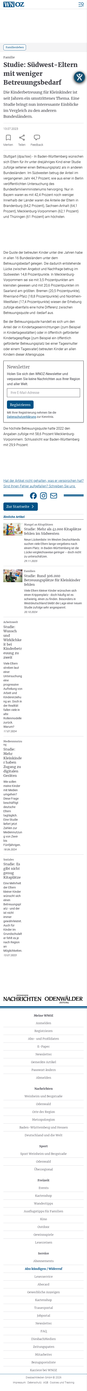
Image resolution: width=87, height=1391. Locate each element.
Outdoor (43, 1227)
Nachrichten (43, 1089)
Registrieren (43, 1031)
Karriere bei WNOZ (43, 1370)
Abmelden (43, 1078)
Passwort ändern (43, 1070)
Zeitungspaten (43, 1347)
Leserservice (43, 1276)
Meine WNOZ (43, 1015)
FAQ (44, 1331)
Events (44, 1188)
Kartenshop (43, 1196)
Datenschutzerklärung (21, 416)
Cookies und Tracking (62, 1382)
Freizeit (43, 1180)
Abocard (43, 1284)
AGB (45, 1382)
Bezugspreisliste (43, 1362)
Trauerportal (43, 1308)
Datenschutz (34, 1382)
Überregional (43, 1169)
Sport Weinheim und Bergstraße (43, 1154)
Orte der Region (43, 1112)
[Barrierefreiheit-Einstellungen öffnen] (79, 77)
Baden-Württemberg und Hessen (43, 1127)
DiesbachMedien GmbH (43, 1377)
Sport (43, 1146)
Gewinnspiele (44, 1235)
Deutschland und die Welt (44, 1135)
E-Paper (43, 1046)
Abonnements (43, 1261)
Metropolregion (43, 1120)
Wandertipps (43, 1203)
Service (43, 1253)
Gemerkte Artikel (43, 1062)
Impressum (19, 1382)
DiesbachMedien (43, 1339)
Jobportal (43, 1315)
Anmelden (43, 1023)
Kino (43, 1219)
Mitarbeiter (43, 1354)
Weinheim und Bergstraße (43, 1096)
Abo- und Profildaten (43, 1039)
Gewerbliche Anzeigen (43, 1292)
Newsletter (43, 1054)
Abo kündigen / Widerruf (43, 1269)
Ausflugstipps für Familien (43, 1211)
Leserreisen (43, 1242)
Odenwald (43, 1104)
